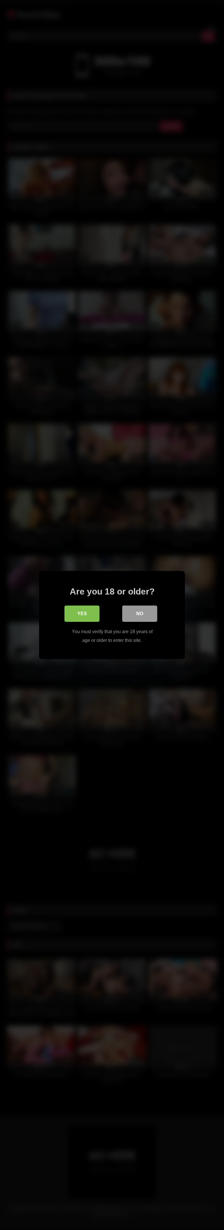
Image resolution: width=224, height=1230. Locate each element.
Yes (82, 613)
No (139, 613)
